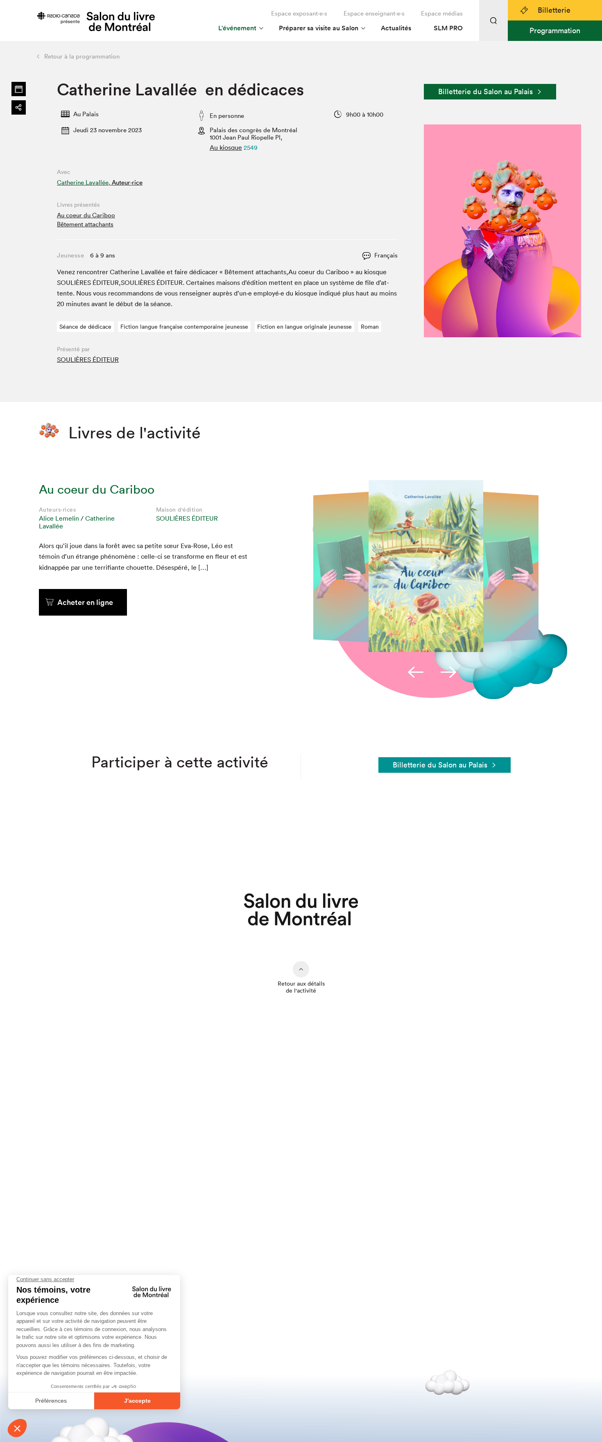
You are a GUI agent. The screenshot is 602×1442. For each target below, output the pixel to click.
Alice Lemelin (59, 518)
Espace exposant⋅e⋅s (299, 13)
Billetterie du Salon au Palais (485, 91)
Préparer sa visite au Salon (318, 28)
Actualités (396, 28)
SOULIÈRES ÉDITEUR (88, 359)
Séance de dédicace (85, 326)
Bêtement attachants (85, 224)
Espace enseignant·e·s (374, 13)
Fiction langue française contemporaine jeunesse (184, 326)
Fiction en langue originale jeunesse (304, 326)
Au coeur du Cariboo (86, 215)
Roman (370, 326)
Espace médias (442, 13)
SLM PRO (448, 28)
